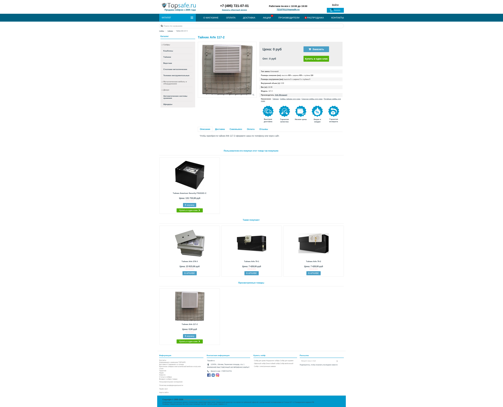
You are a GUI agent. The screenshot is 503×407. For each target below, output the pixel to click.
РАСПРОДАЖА (315, 18)
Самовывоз (236, 129)
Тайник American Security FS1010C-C (189, 193)
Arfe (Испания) (281, 95)
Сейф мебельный (286, 363)
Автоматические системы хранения (175, 97)
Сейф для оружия (286, 361)
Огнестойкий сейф (273, 363)
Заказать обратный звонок (234, 10)
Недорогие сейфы (273, 361)
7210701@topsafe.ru (288, 9)
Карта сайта (163, 392)
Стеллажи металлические (175, 69)
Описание (205, 129)
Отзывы (263, 129)
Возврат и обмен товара (168, 379)
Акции (161, 373)
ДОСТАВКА (249, 18)
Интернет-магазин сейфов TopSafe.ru (201, 399)
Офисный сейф (260, 363)
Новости (162, 375)
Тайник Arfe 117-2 (190, 324)
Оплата (251, 129)
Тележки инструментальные (176, 75)
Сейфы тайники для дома (290, 99)
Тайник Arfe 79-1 (251, 261)
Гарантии (162, 371)
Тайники (167, 57)
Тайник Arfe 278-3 (190, 261)
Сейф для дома (260, 361)
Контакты (162, 360)
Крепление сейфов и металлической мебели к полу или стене (180, 368)
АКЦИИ (267, 18)
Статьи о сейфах (165, 377)
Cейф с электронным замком (265, 366)
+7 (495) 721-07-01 (234, 6)
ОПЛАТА (231, 18)
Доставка (220, 129)
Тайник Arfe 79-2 (313, 261)
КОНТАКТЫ (337, 18)
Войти (335, 5)
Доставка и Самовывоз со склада (171, 364)
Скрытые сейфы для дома (312, 99)
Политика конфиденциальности (171, 385)
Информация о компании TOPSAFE (172, 362)
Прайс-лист (163, 389)
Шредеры (167, 104)
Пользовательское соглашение (171, 382)
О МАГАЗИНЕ (210, 18)
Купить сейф (259, 355)
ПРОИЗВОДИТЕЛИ (288, 18)
